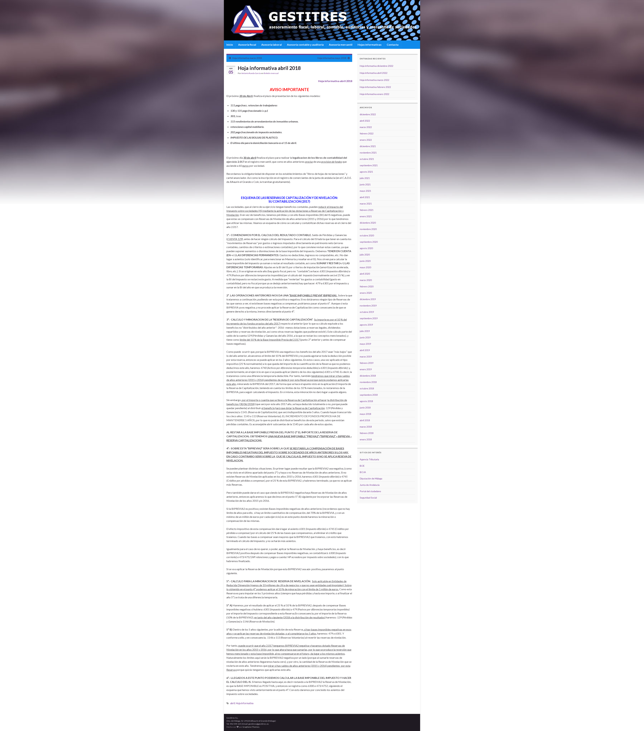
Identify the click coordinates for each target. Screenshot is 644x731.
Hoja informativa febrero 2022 (375, 87)
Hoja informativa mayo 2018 (331, 58)
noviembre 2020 (368, 229)
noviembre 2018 (368, 382)
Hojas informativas (370, 44)
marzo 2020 (366, 280)
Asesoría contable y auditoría (305, 44)
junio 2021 (365, 184)
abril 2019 (365, 350)
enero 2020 (366, 292)
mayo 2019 (365, 343)
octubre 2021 (367, 159)
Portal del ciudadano (370, 491)
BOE (362, 465)
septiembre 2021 (369, 165)
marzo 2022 (366, 127)
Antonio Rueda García (251, 73)
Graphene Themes (251, 727)
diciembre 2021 (368, 146)
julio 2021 (365, 178)
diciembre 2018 (368, 375)
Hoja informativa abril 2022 (373, 72)
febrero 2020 (366, 286)
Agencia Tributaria (369, 459)
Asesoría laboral (271, 44)
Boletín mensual (271, 73)
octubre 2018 (367, 388)
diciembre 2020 (368, 222)
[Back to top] (636, 723)
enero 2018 (366, 439)
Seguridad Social (368, 497)
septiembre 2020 (369, 241)
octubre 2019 (367, 311)
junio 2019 (365, 337)
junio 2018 (365, 407)
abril (232, 703)
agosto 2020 (366, 248)
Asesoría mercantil (340, 44)
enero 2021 (366, 216)
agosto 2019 (366, 324)
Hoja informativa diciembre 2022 (376, 65)
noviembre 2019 (368, 305)
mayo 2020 (365, 267)
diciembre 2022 (368, 114)
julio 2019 (365, 331)
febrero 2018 (366, 433)
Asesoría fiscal (247, 44)
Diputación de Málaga (371, 478)
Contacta (392, 44)
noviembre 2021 (368, 152)
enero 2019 (366, 369)
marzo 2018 (366, 426)
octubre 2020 (367, 235)
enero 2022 (366, 139)
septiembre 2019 (369, 318)
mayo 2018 (365, 413)
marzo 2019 (366, 356)
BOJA (363, 472)
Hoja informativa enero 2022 (374, 94)
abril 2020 (365, 273)
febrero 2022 (366, 133)
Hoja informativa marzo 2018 (247, 58)
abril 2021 (365, 197)
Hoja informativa (244, 703)
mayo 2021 (365, 190)
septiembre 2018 (369, 394)
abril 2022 (365, 120)
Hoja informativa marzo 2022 (374, 80)
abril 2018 (365, 420)
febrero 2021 (366, 209)
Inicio (229, 44)
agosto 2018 (366, 401)
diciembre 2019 (368, 299)
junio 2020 (365, 260)
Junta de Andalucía (370, 484)
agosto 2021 (366, 171)
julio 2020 (365, 254)
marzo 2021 (366, 203)
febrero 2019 (366, 362)
